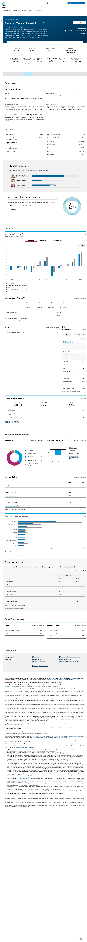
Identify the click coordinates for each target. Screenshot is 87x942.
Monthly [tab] (31, 240)
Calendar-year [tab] (57, 240)
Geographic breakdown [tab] (69, 567)
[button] (2, 32)
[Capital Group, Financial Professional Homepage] (12, 5)
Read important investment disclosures (18, 43)
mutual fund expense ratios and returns (53, 679)
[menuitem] (6, 11)
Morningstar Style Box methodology (28, 778)
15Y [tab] (79, 334)
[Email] (2, 28)
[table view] (79, 245)
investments (4, 14)
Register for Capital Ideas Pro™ (76, 3)
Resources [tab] (63, 74)
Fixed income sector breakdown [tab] (24, 567)
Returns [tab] (33, 74)
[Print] (2, 17)
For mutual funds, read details (75, 736)
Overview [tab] (27, 74)
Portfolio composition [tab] (43, 74)
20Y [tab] (84, 334)
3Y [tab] (66, 334)
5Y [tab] (70, 334)
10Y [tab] (74, 334)
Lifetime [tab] (83, 338)
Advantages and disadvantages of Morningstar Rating (16, 318)
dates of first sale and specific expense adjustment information (20, 747)
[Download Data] (2, 25)
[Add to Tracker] (2, 23)
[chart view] (83, 245)
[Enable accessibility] (80, 939)
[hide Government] (5, 581)
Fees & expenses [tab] (54, 74)
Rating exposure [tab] (48, 567)
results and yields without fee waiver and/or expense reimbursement (52, 737)
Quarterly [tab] (43, 240)
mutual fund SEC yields (73, 679)
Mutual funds (12, 14)
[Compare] (2, 20)
